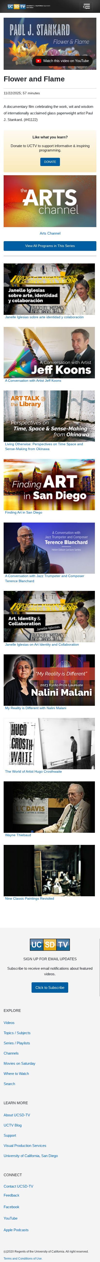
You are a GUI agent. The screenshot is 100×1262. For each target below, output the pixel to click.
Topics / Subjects (17, 1033)
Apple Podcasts (16, 1230)
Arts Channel (50, 233)
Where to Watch (16, 1074)
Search (9, 1084)
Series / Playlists (17, 1043)
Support (10, 1135)
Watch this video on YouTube (62, 62)
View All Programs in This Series (50, 246)
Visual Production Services (25, 1145)
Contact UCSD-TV (18, 1186)
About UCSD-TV (17, 1115)
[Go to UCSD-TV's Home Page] (29, 6)
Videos (9, 1023)
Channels (11, 1053)
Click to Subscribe (49, 987)
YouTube (10, 1218)
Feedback (11, 1195)
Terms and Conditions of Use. (23, 1258)
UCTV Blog (13, 1125)
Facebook (11, 1207)
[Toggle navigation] (86, 6)
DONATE (50, 162)
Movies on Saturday (19, 1063)
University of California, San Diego (31, 1156)
